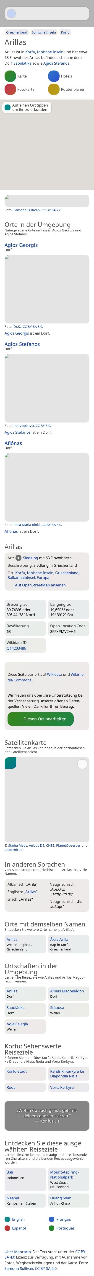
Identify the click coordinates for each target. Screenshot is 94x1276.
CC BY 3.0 (43, 425)
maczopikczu (23, 425)
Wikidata (54, 674)
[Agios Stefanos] (47, 388)
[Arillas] (47, 201)
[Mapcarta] (11, 14)
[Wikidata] (11, 687)
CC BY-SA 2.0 (51, 210)
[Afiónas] (47, 487)
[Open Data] (19, 667)
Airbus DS (36, 845)
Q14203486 (16, 648)
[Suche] (83, 13)
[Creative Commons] (65, 1242)
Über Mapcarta (18, 1251)
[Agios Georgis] (47, 289)
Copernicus (13, 849)
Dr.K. (17, 326)
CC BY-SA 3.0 (32, 326)
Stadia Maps (17, 845)
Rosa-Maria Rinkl (26, 524)
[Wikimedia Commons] (20, 687)
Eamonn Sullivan (26, 210)
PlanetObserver (68, 845)
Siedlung (30, 557)
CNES (50, 845)
